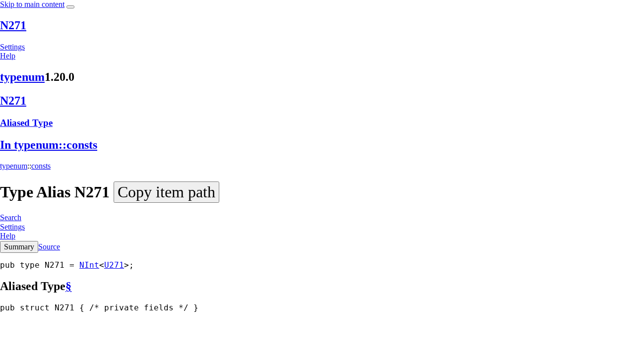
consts (41, 166)
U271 (114, 265)
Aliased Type (26, 123)
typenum (22, 76)
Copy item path (166, 192)
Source (49, 246)
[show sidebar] (70, 6)
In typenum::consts (48, 144)
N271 (13, 25)
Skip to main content (32, 4)
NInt (89, 265)
